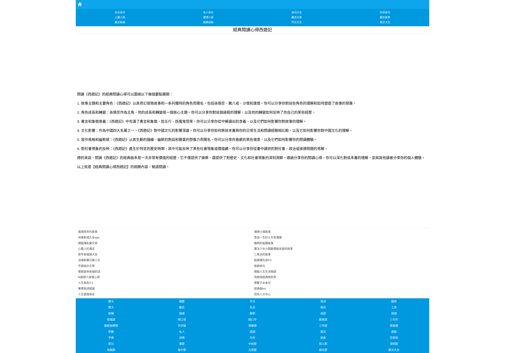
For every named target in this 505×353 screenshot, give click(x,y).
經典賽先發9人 (263, 260)
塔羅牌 (252, 325)
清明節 (394, 343)
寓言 (323, 331)
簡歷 (182, 301)
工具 (394, 307)
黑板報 (394, 325)
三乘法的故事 (262, 254)
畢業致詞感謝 (86, 288)
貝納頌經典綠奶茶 (265, 277)
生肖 (252, 337)
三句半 (394, 319)
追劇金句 (259, 265)
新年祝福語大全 (87, 254)
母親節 (111, 349)
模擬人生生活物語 (265, 271)
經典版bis (260, 288)
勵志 (182, 307)
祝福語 (111, 319)
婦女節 (323, 349)
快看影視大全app (88, 237)
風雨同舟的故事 (87, 231)
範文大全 (393, 349)
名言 (252, 307)
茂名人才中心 (262, 294)
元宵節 (252, 349)
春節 (182, 343)
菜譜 (394, 313)
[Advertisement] (195, 61)
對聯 (111, 331)
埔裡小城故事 (262, 231)
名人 (182, 331)
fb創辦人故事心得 (89, 277)
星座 (323, 337)
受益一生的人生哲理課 (268, 237)
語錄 (394, 331)
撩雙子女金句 (262, 282)
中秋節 (252, 343)
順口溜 (182, 319)
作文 (252, 301)
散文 (111, 307)
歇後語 (323, 319)
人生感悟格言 (86, 294)
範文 (111, 301)
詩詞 (323, 301)
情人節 (323, 343)
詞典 (182, 337)
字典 (111, 337)
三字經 (323, 325)
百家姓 (394, 337)
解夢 (252, 313)
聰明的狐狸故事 (263, 243)
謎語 (182, 313)
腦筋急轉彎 (111, 325)
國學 (394, 301)
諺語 (252, 331)
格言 (323, 307)
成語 (323, 313)
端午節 (182, 349)
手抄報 (182, 325)
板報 (111, 313)
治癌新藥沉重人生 (89, 260)
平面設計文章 (86, 265)
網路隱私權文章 (87, 243)
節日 (111, 343)
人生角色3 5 (85, 282)
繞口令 (252, 319)
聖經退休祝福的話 (89, 271)
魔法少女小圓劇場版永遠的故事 (273, 248)
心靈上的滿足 (86, 248)
